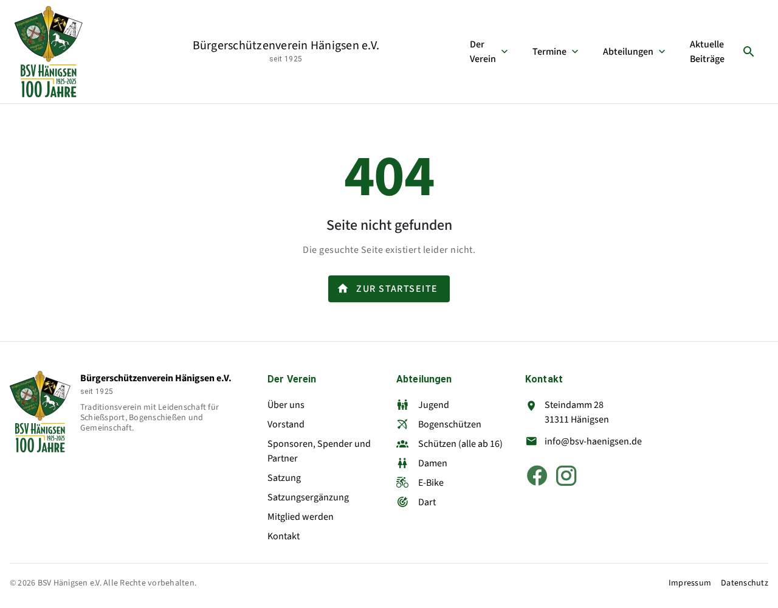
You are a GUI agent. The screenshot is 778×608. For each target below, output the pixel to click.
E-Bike (431, 482)
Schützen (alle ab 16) (460, 444)
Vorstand (286, 424)
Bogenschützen (449, 424)
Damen (432, 463)
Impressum (690, 583)
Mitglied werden (300, 516)
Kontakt (283, 536)
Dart (427, 502)
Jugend (433, 405)
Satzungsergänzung (308, 497)
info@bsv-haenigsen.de (593, 441)
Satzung (284, 478)
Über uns (286, 405)
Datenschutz (744, 583)
